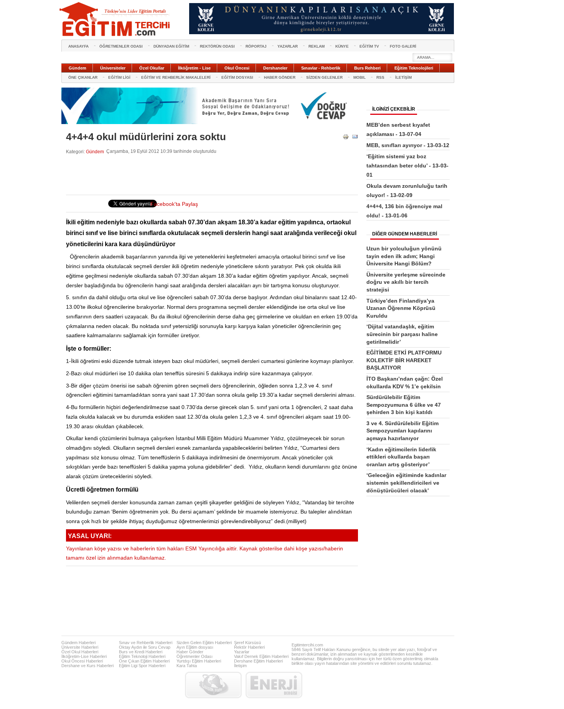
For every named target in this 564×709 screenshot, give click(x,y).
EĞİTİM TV (369, 46)
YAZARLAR (287, 46)
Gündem (95, 151)
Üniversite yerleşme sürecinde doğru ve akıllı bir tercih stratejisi (405, 282)
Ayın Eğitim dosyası (194, 647)
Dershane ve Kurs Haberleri (87, 665)
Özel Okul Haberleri (79, 651)
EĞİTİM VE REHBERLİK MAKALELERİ (176, 77)
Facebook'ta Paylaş (174, 204)
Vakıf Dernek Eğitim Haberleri (261, 656)
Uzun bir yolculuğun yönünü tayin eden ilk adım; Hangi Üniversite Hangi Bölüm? (404, 256)
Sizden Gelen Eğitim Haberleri (204, 642)
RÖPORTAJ (256, 46)
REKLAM (316, 46)
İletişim (240, 665)
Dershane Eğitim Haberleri (258, 661)
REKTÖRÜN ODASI (217, 46)
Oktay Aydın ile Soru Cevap (144, 647)
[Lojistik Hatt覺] (213, 685)
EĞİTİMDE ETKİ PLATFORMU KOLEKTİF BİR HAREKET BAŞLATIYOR (404, 360)
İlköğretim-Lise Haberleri (84, 656)
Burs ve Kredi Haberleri (140, 651)
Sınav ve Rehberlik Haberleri (145, 642)
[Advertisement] (205, 174)
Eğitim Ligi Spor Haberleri (142, 665)
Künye (342, 46)
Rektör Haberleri (249, 647)
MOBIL (359, 77)
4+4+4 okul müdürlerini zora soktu (146, 136)
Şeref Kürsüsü (247, 642)
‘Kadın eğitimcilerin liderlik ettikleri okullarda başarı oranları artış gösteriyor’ (401, 456)
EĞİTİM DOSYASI (237, 77)
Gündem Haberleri (78, 642)
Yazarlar (241, 651)
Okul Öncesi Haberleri (82, 661)
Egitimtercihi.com (307, 645)
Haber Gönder (189, 651)
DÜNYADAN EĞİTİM (171, 46)
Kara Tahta (186, 665)
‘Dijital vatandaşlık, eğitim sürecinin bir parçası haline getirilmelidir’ (402, 334)
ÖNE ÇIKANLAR (82, 77)
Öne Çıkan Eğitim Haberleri (144, 661)
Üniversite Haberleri (79, 647)
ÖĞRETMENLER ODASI (121, 46)
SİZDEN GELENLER (324, 77)
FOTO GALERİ (403, 46)
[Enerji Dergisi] (274, 685)
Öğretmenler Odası (194, 656)
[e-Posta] (355, 138)
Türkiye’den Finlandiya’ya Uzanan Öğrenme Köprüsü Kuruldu (400, 308)
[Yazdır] (346, 138)
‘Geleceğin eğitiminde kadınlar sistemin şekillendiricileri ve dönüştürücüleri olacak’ (406, 482)
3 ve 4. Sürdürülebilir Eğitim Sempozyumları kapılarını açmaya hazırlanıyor (402, 430)
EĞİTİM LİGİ (119, 77)
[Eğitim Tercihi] (115, 19)
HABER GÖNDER (279, 77)
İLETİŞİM (403, 77)
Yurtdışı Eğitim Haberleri (198, 661)
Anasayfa (78, 46)
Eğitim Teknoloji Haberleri (142, 656)
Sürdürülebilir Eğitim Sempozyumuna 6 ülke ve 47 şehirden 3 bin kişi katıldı (403, 404)
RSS (380, 77)
